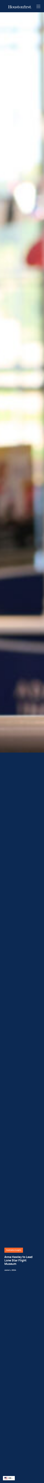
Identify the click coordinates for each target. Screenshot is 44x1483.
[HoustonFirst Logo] (19, 7)
